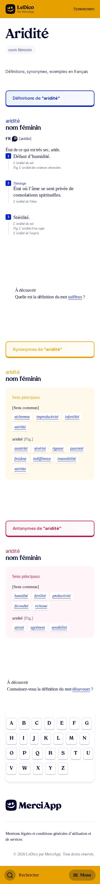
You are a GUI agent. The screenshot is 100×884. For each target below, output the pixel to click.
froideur (20, 459)
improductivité (47, 417)
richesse (41, 606)
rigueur (58, 448)
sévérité (40, 448)
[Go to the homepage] (20, 9)
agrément (38, 627)
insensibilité (67, 459)
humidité (21, 596)
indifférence (42, 459)
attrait (19, 627)
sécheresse (22, 417)
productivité (61, 596)
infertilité (72, 417)
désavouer (81, 689)
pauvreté (76, 448)
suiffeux (75, 296)
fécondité (21, 606)
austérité (21, 448)
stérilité (20, 427)
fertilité (40, 596)
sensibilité (59, 627)
